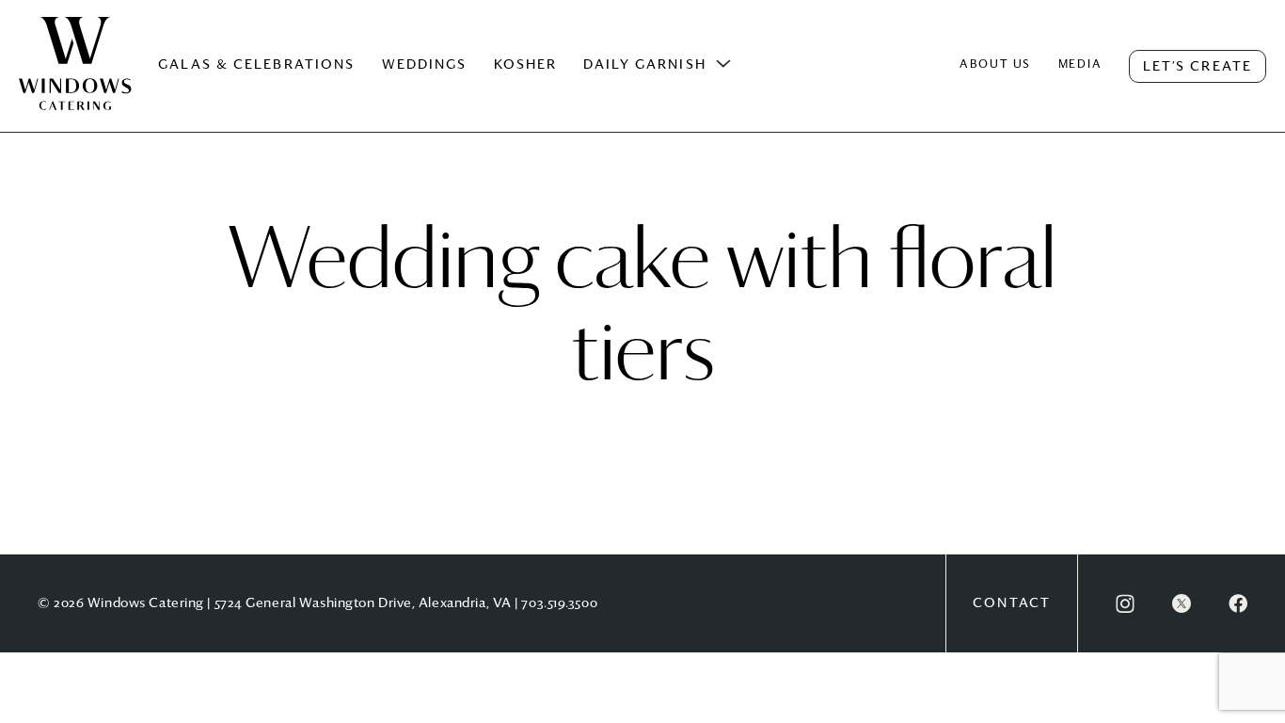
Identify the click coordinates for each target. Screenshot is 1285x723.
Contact (1012, 603)
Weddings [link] (425, 65)
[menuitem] (75, 83)
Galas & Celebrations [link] (256, 65)
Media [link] (1080, 65)
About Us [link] (995, 65)
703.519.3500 (559, 603)
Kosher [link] (526, 65)
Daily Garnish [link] (644, 65)
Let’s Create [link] (1197, 66)
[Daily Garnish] (723, 64)
